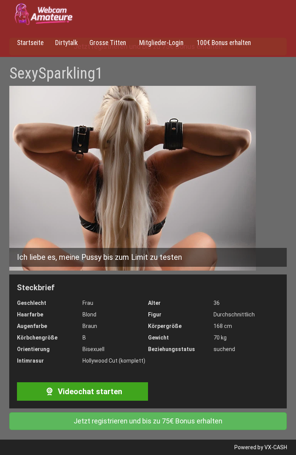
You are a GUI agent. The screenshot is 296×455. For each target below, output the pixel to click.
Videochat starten (89, 391)
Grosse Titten (107, 43)
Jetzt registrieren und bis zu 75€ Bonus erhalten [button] (148, 421)
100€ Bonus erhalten (223, 43)
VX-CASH (275, 447)
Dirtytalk (66, 43)
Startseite (30, 43)
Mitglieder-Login (160, 43)
